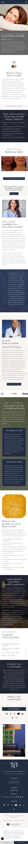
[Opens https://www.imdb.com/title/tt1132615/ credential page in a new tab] (20, 393)
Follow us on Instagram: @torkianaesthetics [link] (14, 719)
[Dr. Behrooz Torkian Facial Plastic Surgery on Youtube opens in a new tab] (19, 724)
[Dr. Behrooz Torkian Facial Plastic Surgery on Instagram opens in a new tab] (7, 724)
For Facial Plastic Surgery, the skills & (14, 755)
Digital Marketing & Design (15, 835)
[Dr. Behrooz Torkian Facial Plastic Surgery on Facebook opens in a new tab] (11, 724)
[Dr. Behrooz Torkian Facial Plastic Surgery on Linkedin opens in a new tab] (22, 724)
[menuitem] (6, 724)
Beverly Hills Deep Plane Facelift (17, 33)
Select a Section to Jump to (14, 106)
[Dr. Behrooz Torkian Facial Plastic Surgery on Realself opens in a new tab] (17, 728)
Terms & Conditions (8, 831)
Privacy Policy (16, 831)
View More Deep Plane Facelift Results (14, 178)
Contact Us (14, 193)
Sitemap (22, 831)
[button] (2, 838)
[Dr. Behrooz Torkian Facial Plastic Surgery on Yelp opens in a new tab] (13, 728)
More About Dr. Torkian (14, 384)
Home (2, 33)
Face (6, 33)
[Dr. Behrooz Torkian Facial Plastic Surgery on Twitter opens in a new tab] (15, 724)
